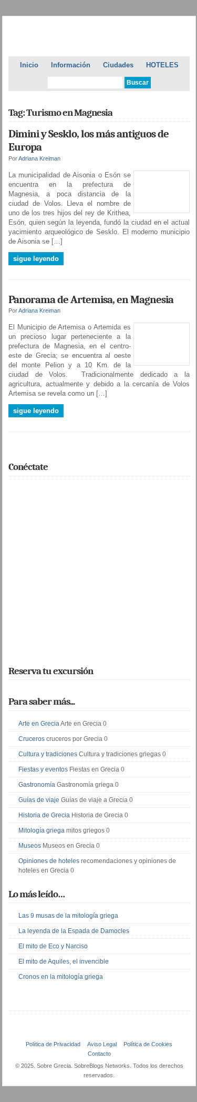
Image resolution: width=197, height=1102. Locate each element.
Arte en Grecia (38, 723)
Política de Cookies (147, 1044)
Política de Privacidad (53, 1044)
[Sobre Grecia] (99, 38)
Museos (29, 845)
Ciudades (118, 65)
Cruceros (31, 739)
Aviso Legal (102, 1044)
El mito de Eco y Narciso (53, 946)
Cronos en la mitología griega (60, 976)
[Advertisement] (99, 581)
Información (70, 65)
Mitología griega (41, 830)
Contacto (99, 1053)
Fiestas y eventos (43, 769)
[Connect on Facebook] (30, 490)
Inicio (29, 65)
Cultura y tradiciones (47, 754)
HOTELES (162, 65)
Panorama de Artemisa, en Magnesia (90, 299)
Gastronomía (36, 784)
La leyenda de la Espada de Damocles (73, 931)
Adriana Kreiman (39, 158)
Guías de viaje (38, 800)
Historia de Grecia (44, 815)
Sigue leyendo (36, 259)
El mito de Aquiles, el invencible (63, 961)
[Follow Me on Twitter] (14, 490)
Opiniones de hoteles (48, 861)
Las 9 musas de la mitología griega (68, 915)
